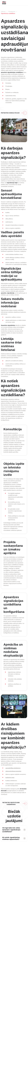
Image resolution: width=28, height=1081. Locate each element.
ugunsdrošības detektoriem (12, 768)
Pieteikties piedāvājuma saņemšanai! (11, 803)
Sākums (3, 11)
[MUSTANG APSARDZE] (4, 2)
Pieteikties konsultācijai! (10, 113)
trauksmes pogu (9, 777)
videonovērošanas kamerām (13, 771)
